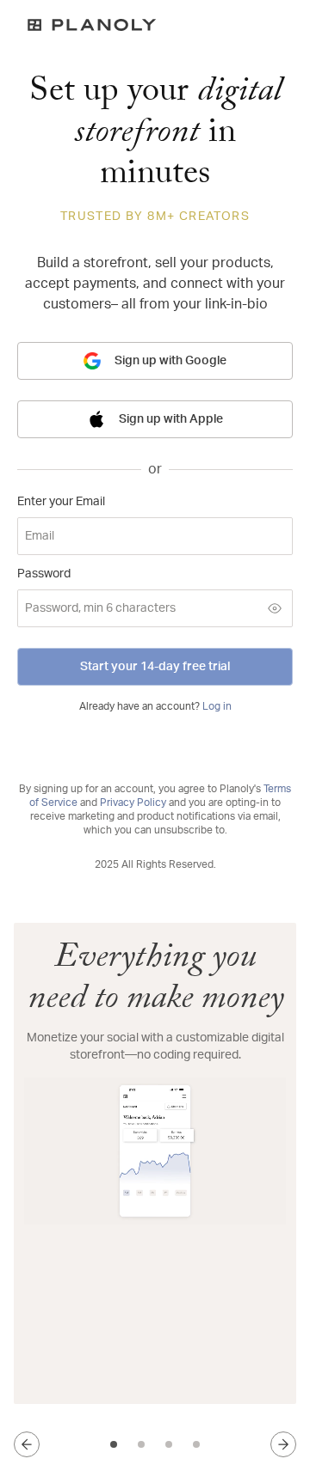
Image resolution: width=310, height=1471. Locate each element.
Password (44, 574)
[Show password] (274, 608)
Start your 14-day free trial (155, 667)
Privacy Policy (133, 802)
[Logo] (155, 25)
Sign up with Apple (171, 419)
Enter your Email (61, 502)
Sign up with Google (170, 361)
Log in (217, 706)
